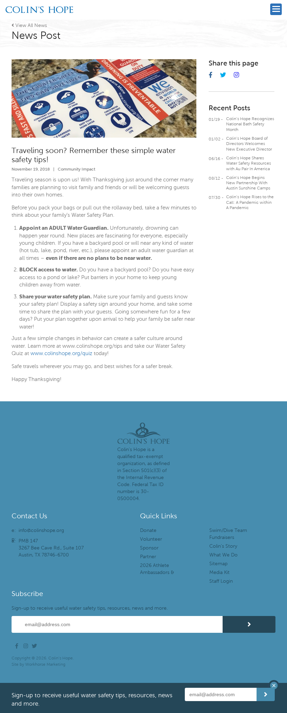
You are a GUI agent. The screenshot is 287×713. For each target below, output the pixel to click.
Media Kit (219, 572)
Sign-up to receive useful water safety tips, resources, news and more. (90, 608)
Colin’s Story (223, 546)
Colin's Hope (39, 19)
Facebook (18, 646)
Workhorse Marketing (45, 664)
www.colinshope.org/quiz (61, 353)
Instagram (26, 646)
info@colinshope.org (41, 530)
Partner (148, 556)
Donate (148, 530)
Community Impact (76, 169)
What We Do (223, 555)
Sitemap (218, 563)
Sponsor (149, 548)
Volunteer (151, 539)
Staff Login (221, 581)
